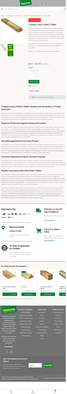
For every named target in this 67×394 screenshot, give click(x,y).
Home (3, 16)
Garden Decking (25, 327)
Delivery (42, 321)
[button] (2, 30)
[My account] (65, 9)
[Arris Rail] (28, 277)
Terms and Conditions (42, 327)
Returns (42, 324)
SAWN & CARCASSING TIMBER (32, 16)
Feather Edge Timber (25, 324)
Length (31, 67)
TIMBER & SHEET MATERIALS (14, 16)
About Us (42, 318)
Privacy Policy (42, 330)
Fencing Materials (25, 312)
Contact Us (42, 312)
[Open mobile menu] (2, 9)
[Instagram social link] (45, 3)
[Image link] (9, 309)
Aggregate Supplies (26, 333)
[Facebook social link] (41, 3)
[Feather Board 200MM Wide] (9, 277)
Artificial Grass (25, 336)
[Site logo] (25, 3)
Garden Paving (25, 330)
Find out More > (49, 220)
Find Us (42, 315)
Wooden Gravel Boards (26, 318)
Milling (42, 336)
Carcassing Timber (25, 321)
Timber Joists (46, 16)
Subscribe (48, 365)
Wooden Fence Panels (25, 315)
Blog (42, 338)
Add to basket (34, 81)
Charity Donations (42, 333)
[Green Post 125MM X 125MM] (47, 277)
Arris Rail (24, 287)
